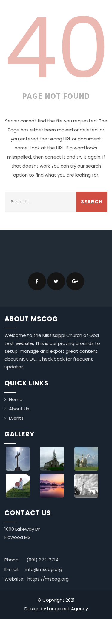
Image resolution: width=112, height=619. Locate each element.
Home (15, 399)
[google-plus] (75, 281)
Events (16, 418)
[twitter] (56, 281)
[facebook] (37, 281)
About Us (19, 409)
